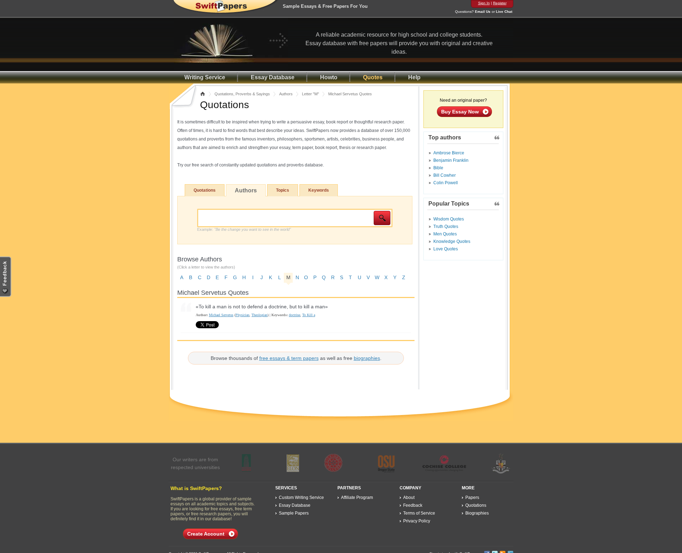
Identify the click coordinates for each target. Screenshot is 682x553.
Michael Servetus (221, 315)
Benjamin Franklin (451, 160)
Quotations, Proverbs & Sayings (242, 94)
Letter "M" (310, 94)
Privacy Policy (416, 521)
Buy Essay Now (460, 112)
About (409, 497)
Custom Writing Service (301, 497)
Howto (328, 77)
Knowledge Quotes (451, 241)
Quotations (205, 190)
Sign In (484, 3)
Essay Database (272, 77)
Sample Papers (294, 513)
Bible (438, 167)
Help (414, 77)
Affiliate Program (357, 497)
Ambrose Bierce (448, 152)
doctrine (294, 315)
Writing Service (204, 77)
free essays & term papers (289, 358)
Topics (282, 190)
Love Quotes (445, 248)
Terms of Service (419, 513)
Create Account (205, 534)
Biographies (477, 513)
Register (500, 3)
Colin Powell (445, 182)
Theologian (259, 315)
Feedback (412, 505)
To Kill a (308, 315)
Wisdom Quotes (448, 219)
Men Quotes (445, 234)
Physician (242, 315)
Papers (472, 497)
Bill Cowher (444, 175)
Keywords (318, 190)
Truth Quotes (445, 226)
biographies (367, 358)
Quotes (373, 77)
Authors (286, 94)
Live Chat (504, 12)
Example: (244, 229)
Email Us (483, 12)
